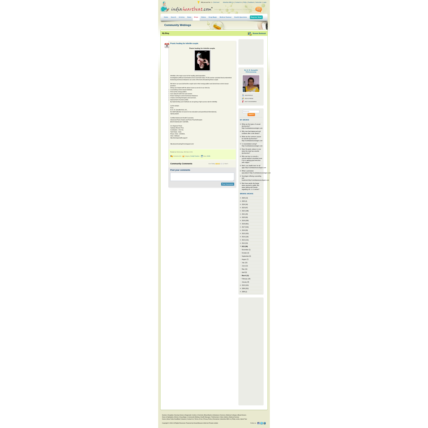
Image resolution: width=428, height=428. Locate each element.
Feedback (251, 2)
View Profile (249, 95)
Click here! (216, 2)
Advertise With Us (228, 2)
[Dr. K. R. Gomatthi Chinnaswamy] (251, 92)
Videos (203, 17)
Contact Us (238, 2)
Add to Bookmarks (251, 101)
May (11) (244, 269)
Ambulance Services (219, 415)
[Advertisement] (251, 52)
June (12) (245, 266)
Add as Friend (249, 98)
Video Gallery (224, 417)
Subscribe (258, 2)
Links (238, 419)
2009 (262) (245, 288)
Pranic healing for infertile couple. (184, 43)
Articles (182, 17)
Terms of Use (199, 419)
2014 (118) (245, 237)
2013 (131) (245, 240)
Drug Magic (213, 17)
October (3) (245, 253)
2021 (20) (245, 214)
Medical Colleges (231, 415)
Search (173, 17)
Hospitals (170, 415)
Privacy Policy (208, 419)
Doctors (164, 415)
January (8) (245, 282)
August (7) (245, 259)
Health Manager (205, 417)
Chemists (200, 415)
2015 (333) (245, 233)
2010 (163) (245, 285)
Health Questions (240, 17)
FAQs (244, 2)
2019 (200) (245, 220)
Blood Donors (242, 415)
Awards (183, 419)
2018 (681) (245, 224)
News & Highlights (167, 417)
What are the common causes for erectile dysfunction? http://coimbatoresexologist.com (252, 138)
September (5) (246, 256)
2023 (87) (245, 207)
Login (264, 2)
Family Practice (195, 156)
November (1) (246, 250)
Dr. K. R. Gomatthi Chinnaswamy (251, 71)
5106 (208, 156)
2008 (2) (244, 292)
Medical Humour (226, 17)
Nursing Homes (179, 415)
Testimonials (215, 417)
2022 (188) (245, 211)
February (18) (246, 279)
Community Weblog (194, 417)
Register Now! (256, 17)
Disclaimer (216, 419)
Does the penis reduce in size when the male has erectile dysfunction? (251, 151)
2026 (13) (245, 198)
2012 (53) (245, 243)
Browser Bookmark (259, 33)
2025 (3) (244, 201)
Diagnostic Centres (191, 415)
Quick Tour (244, 419)
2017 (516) (245, 227)
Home (166, 17)
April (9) (244, 272)
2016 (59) (245, 230)
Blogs (196, 17)
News (189, 17)
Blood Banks (208, 415)
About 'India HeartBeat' (173, 419)
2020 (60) (245, 217)
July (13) (244, 262)
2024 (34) (245, 204)
